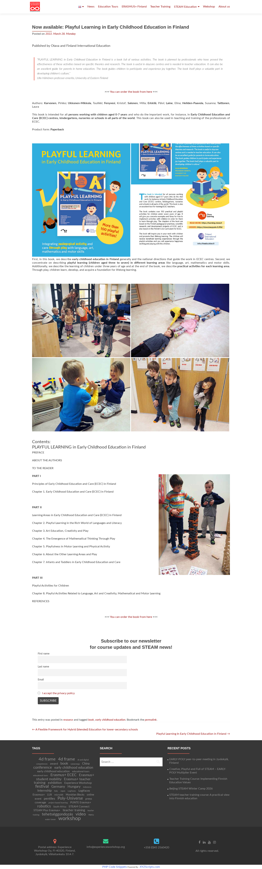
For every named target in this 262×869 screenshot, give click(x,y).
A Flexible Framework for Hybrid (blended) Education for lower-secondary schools (85, 729)
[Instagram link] (214, 842)
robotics (44, 806)
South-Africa (59, 806)
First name (43, 653)
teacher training (74, 810)
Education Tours (108, 6)
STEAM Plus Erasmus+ (47, 810)
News (90, 6)
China (85, 763)
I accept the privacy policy (58, 693)
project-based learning (58, 803)
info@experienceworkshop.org (106, 847)
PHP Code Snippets (114, 866)
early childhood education (110, 719)
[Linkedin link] (204, 842)
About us (224, 6)
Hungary (74, 786)
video (81, 814)
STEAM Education (185, 6)
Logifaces (72, 791)
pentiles (49, 798)
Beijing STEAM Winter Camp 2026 (191, 788)
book (91, 719)
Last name (43, 666)
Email (41, 679)
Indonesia (87, 787)
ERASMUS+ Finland (134, 6)
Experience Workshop (78, 782)
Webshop (209, 6)
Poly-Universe (70, 798)
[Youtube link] (209, 842)
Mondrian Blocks (75, 795)
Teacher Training (160, 6)
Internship (44, 790)
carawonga (75, 764)
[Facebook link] (199, 842)
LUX (49, 795)
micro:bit (58, 795)
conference (42, 767)
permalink (151, 719)
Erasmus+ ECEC (63, 775)
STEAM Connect (79, 806)
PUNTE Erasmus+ (80, 802)
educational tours (80, 771)
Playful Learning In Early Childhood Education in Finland (193, 733)
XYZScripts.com (150, 866)
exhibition (55, 783)
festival (42, 786)
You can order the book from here (131, 91)
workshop (69, 818)
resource (68, 719)
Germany (58, 786)
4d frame (47, 759)
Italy (56, 791)
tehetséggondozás (57, 814)
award (54, 763)
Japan (62, 791)
